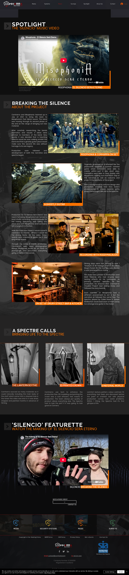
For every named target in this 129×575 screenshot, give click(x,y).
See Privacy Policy (49, 573)
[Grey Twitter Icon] (63, 551)
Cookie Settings (109, 572)
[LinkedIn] (67, 551)
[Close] (127, 571)
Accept (121, 572)
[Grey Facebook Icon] (59, 551)
